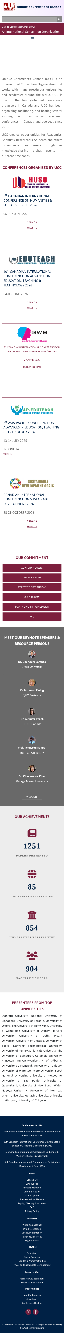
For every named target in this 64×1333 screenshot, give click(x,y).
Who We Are (32, 1184)
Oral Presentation (32, 1229)
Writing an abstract (32, 1225)
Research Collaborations (32, 1279)
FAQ (32, 1207)
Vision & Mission (32, 1191)
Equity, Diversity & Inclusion (32, 1203)
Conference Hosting (32, 1303)
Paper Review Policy (32, 1237)
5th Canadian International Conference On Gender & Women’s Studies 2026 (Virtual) (32, 1154)
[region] (32, 55)
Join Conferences (32, 1295)
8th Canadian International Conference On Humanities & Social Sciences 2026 (32, 1133)
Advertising (32, 1299)
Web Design (28, 1328)
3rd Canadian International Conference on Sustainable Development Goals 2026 (32, 1164)
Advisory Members (32, 1187)
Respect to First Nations (32, 1199)
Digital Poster (32, 1240)
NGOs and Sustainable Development (32, 1265)
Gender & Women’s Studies (32, 1261)
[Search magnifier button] (59, 19)
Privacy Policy (32, 1211)
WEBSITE (32, 227)
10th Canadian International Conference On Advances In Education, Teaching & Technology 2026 (32, 1144)
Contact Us (32, 1180)
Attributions (39, 1328)
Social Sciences (32, 1257)
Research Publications (32, 1282)
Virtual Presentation (32, 1233)
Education (32, 1253)
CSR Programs (32, 1195)
